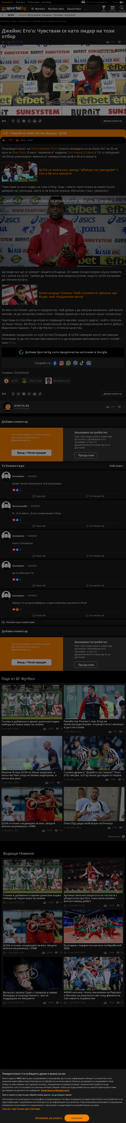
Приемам (77, 1118)
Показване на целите (48, 1117)
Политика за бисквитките (55, 1090)
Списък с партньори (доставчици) (21, 1108)
